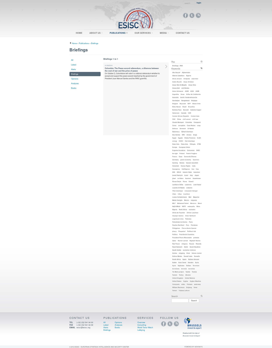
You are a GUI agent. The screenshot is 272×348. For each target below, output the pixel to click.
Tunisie (174, 275)
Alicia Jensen (177, 79)
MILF (174, 203)
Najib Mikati (176, 206)
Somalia (197, 256)
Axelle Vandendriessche (188, 97)
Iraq (197, 169)
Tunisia (194, 272)
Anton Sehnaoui (177, 91)
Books (73, 88)
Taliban (188, 266)
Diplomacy (176, 132)
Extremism (191, 150)
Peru (187, 225)
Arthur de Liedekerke (193, 94)
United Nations (190, 278)
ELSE (199, 138)
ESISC (181, 141)
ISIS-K (179, 172)
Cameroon (175, 113)
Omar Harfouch (190, 216)
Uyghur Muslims (195, 281)
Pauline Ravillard (178, 225)
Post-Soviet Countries (186, 234)
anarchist (195, 79)
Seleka (174, 253)
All (72, 60)
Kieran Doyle (176, 181)
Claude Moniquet (178, 122)
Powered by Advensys (193, 347)
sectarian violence (189, 250)
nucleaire (192, 210)
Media (163, 32)
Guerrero (196, 160)
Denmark (183, 129)
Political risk (191, 231)
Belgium (175, 104)
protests (196, 238)
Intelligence (186, 169)
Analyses (75, 83)
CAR (189, 113)
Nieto (198, 206)
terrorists (191, 269)
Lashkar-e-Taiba (177, 185)
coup (198, 125)
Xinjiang (189, 287)
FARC (198, 150)
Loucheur (186, 194)
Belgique (194, 101)
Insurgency (176, 169)
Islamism (197, 172)
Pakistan (188, 219)
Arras (182, 94)
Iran (193, 169)
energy (174, 141)
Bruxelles (191, 107)
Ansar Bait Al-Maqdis (179, 85)
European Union (184, 147)
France (174, 157)
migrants (194, 200)
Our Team (92, 38)
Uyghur (185, 281)
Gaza (180, 157)
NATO (184, 206)
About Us (95, 32)
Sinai (188, 253)
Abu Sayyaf (176, 72)
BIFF (189, 104)
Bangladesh (185, 101)
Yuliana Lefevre (184, 291)
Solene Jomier (197, 253)
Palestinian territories (179, 222)
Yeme (195, 287)
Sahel (186, 247)
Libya (180, 194)
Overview (141, 322)
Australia (175, 97)
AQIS (192, 91)
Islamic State (187, 172)
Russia (191, 244)
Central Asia (195, 116)
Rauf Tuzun (176, 244)
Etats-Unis (184, 144)
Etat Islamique (190, 141)
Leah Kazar (197, 185)
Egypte (180, 138)
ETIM (199, 144)
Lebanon (189, 188)
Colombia (188, 122)
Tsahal (188, 272)
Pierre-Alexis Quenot (189, 228)
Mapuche (196, 197)
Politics (175, 234)
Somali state (188, 256)
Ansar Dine (192, 85)
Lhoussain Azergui (191, 191)
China (179, 119)
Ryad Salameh (177, 247)
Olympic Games (177, 216)
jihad (174, 178)
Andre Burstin (177, 82)
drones (189, 135)
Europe (174, 147)
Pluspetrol (181, 231)
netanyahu (191, 206)
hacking (175, 163)
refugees (184, 244)
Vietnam (189, 284)
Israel (186, 175)
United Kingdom (177, 278)
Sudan (174, 262)
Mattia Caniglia (177, 200)
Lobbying (141, 330)
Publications (118, 32)
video (183, 284)
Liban (174, 194)
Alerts (73, 69)
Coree (174, 125)
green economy (185, 160)
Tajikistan (181, 266)
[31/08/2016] (166, 67)
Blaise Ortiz (196, 104)
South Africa (176, 259)
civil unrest (187, 119)
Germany (175, 160)
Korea (185, 181)
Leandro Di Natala (178, 188)
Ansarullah (176, 88)
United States (176, 281)
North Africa (183, 210)
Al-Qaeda (186, 79)
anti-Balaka (185, 88)
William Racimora (178, 287)
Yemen (174, 291)
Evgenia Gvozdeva (178, 150)
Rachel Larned (183, 241)
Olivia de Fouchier (178, 213)
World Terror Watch (145, 327)
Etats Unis (175, 144)
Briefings (94, 43)
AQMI (197, 91)
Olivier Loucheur (192, 213)
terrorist (184, 269)
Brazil (184, 107)
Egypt (174, 138)
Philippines (176, 228)
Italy (191, 175)
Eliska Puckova (189, 138)
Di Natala (191, 129)
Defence (175, 129)
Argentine (175, 94)
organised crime (178, 219)
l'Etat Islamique (177, 191)
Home (79, 32)
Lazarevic (188, 185)
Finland (181, 153)
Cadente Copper (195, 110)
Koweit (191, 181)
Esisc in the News (166, 38)
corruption (181, 125)
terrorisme (175, 269)
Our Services (143, 32)
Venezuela (175, 284)
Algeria (188, 76)
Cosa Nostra (191, 125)
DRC (183, 135)
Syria (197, 262)
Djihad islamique (187, 132)
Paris (191, 222)
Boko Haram (176, 107)
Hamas (181, 163)
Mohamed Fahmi (183, 203)
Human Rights (185, 166)
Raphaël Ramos (195, 241)
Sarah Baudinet (195, 247)
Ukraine (188, 275)
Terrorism (196, 266)
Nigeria (174, 210)
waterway (197, 284)
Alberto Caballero (178, 76)
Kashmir (188, 178)
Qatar (174, 241)
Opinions (74, 78)
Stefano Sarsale (193, 259)
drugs (195, 135)
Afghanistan (186, 72)
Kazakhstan (197, 178)
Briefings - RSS (177, 66)
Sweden (190, 262)
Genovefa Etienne (190, 157)
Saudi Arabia (176, 250)
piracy (174, 231)
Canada (183, 113)
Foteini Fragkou (191, 153)
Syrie (174, 266)
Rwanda (198, 244)
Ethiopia (193, 144)
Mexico (186, 200)
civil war (195, 119)
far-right (175, 153)
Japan (197, 175)
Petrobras (194, 225)
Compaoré (197, 122)
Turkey (181, 275)
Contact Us (183, 32)
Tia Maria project (178, 272)
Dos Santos (176, 135)
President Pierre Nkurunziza (182, 238)
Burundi (186, 110)
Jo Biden (180, 178)
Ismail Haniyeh (177, 175)
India (194, 166)
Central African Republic (180, 116)
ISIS (173, 172)
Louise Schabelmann (179, 197)
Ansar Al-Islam (188, 82)
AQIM (187, 91)
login (199, 2)
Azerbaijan (176, 101)
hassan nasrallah (192, 163)
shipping (182, 253)
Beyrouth (183, 104)
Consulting (137, 38)
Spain (184, 259)
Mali (190, 197)
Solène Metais (177, 256)
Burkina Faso (176, 110)
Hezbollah (175, 166)
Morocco (193, 203)
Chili (173, 119)
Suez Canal (182, 262)
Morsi (200, 203)
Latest (110, 38)
